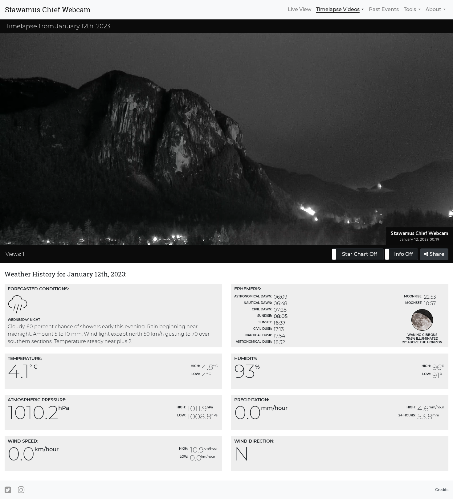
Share (436, 254)
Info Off (403, 254)
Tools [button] (410, 9)
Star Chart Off (359, 254)
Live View (299, 9)
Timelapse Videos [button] (338, 9)
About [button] (433, 9)
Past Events (384, 9)
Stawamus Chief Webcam (48, 9)
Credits (441, 489)
